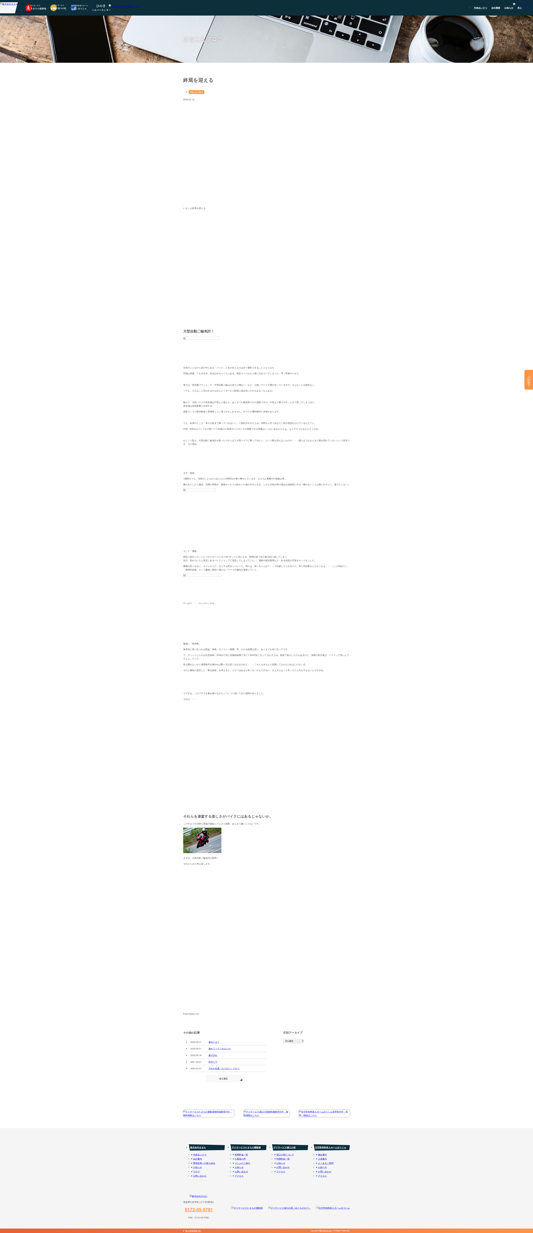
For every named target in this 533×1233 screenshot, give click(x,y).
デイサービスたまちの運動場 (246, 1147)
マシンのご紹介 (242, 1163)
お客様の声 (240, 1158)
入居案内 (322, 1158)
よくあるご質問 (326, 1163)
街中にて (212, 1061)
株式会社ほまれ (198, 1147)
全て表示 (223, 1078)
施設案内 (322, 1154)
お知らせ (508, 7)
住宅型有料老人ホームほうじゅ (330, 1147)
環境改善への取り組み (204, 1163)
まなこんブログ (196, 92)
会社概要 (495, 7)
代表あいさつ (480, 7)
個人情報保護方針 (193, 1230)
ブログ (196, 1171)
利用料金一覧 (241, 1154)
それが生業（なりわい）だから (224, 1068)
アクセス (239, 1175)
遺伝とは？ (214, 1042)
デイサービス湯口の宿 (284, 1147)
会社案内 (197, 1158)
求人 (519, 7)
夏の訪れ (212, 1055)
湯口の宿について (285, 1154)
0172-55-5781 (199, 1209)
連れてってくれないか (219, 1048)
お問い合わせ (199, 1175)
